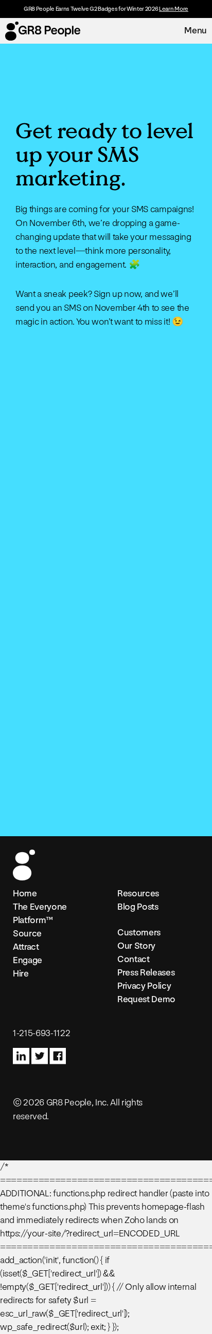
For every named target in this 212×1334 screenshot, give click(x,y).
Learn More (173, 9)
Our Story (136, 946)
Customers (139, 932)
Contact (133, 959)
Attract (26, 947)
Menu (195, 30)
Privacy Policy (144, 986)
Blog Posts (137, 906)
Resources (138, 893)
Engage (27, 960)
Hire (21, 973)
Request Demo (146, 999)
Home (25, 893)
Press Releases (146, 972)
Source (27, 933)
